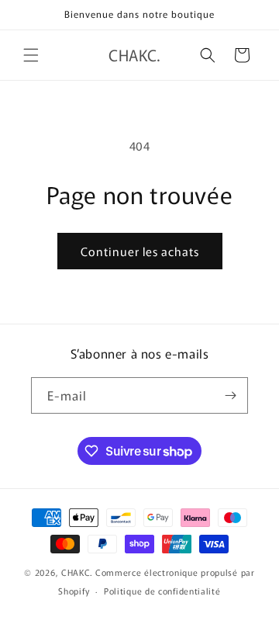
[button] (31, 55)
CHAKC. (77, 572)
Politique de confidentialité (162, 590)
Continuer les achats (140, 251)
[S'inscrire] (230, 395)
